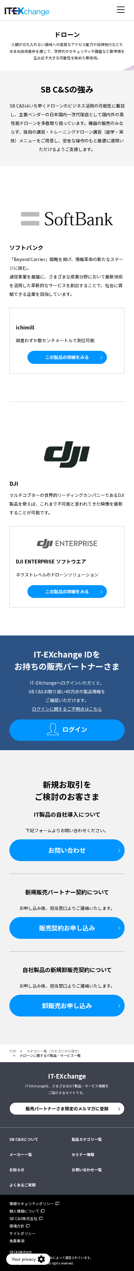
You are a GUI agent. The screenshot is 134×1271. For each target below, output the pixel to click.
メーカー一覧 (20, 1154)
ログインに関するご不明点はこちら (67, 709)
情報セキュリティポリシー (31, 1203)
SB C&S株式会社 (23, 1218)
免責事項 (16, 1240)
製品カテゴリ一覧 (87, 1139)
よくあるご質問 (22, 1184)
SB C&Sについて (23, 1139)
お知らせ (16, 1169)
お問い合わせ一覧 (87, 1169)
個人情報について (24, 1211)
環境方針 (16, 1225)
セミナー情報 (83, 1154)
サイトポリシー (22, 1233)
